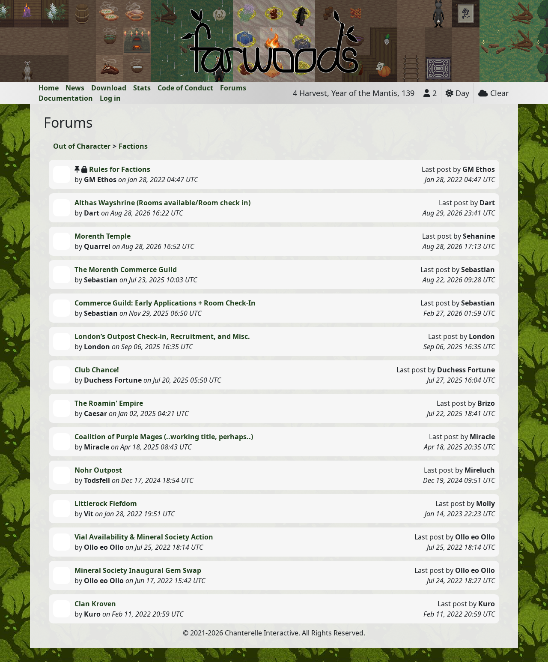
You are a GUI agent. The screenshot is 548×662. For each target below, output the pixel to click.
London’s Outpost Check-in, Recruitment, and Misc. (162, 336)
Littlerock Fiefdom (105, 503)
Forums (233, 88)
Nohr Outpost (98, 470)
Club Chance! (96, 369)
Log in (110, 98)
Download (108, 88)
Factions (133, 146)
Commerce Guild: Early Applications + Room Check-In (165, 303)
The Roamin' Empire (108, 403)
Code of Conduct (185, 88)
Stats (142, 88)
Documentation (66, 98)
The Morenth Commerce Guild (125, 269)
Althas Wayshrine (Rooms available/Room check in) (162, 202)
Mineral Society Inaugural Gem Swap (137, 570)
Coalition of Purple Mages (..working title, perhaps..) (163, 436)
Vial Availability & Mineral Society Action (143, 537)
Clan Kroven (95, 603)
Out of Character (81, 146)
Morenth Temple (102, 236)
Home (49, 88)
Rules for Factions (119, 169)
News (75, 88)
